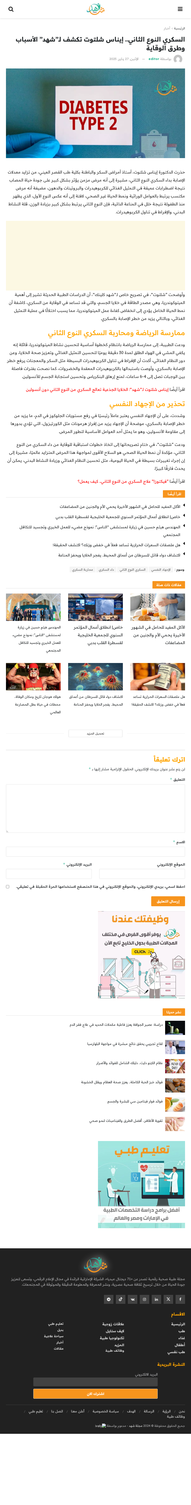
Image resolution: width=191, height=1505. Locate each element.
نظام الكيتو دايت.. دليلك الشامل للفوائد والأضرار (129, 1063)
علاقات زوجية (113, 1324)
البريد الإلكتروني (77, 864)
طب (181, 1331)
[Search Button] (10, 9)
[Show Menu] (180, 9)
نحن (182, 1411)
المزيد (119, 1345)
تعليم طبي (55, 1323)
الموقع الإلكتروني (171, 864)
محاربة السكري (82, 569)
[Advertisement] (95, 256)
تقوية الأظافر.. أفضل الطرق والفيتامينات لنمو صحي (126, 1121)
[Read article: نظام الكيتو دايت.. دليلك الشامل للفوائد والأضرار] (175, 1066)
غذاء (181, 1338)
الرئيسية (179, 28)
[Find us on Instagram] (144, 1299)
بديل (60, 1330)
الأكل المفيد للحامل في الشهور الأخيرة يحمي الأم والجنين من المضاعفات (120, 506)
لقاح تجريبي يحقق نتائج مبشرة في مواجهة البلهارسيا (125, 1044)
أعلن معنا (77, 1411)
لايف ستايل (115, 1331)
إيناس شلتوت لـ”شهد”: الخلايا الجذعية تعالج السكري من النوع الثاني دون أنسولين (97, 389)
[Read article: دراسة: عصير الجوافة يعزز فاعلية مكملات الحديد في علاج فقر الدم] (175, 1028)
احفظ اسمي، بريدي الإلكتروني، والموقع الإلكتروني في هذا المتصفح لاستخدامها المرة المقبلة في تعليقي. (100, 886)
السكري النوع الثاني (132, 569)
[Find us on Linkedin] (156, 1299)
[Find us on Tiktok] (120, 1299)
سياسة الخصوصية (106, 1411)
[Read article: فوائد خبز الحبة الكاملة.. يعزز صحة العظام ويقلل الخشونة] (175, 1085)
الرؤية (166, 1411)
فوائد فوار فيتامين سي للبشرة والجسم (135, 1101)
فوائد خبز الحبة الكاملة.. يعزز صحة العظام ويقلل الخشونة (122, 1082)
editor (153, 59)
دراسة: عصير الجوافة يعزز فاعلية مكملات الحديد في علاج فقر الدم (116, 1024)
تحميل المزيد (95, 733)
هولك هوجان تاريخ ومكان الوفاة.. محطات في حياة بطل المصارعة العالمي (37, 704)
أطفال (180, 1345)
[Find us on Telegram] (108, 1299)
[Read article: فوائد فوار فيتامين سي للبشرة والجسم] (175, 1104)
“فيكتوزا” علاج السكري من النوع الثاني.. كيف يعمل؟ (124, 481)
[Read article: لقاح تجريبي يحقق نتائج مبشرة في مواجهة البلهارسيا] (175, 1047)
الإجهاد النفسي (161, 569)
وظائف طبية (114, 1350)
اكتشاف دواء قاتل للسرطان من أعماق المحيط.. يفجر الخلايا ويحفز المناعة (119, 555)
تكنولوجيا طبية (112, 1338)
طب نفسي (176, 1352)
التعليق (177, 779)
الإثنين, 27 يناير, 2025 (124, 59)
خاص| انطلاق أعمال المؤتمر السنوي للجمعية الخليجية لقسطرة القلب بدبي (117, 516)
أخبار (167, 28)
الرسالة (149, 1411)
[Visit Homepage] (95, 9)
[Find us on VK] (132, 1299)
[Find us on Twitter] (168, 1299)
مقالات (58, 1348)
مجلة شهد (135, 1426)
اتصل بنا (57, 1411)
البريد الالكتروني (146, 1374)
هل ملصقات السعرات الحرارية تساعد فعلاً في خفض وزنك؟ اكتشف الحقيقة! (116, 544)
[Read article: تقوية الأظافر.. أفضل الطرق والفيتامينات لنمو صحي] (175, 1124)
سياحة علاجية (53, 1336)
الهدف (131, 1411)
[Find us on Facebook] (180, 1299)
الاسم (179, 842)
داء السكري (106, 569)
